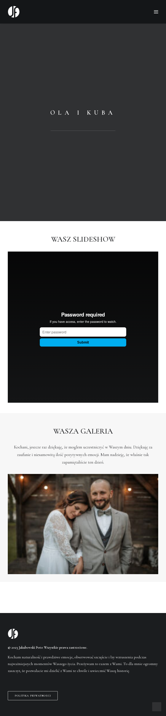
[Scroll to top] (156, 706)
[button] (156, 12)
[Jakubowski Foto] (14, 12)
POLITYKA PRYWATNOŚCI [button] (33, 695)
